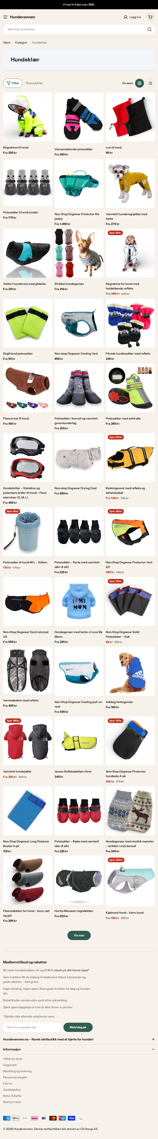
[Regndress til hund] (27, 117)
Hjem (6, 42)
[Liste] (150, 83)
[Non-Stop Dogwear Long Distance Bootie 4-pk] (27, 810)
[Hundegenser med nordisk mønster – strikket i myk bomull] (130, 810)
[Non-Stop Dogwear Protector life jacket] (79, 183)
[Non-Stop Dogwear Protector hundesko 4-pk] (130, 741)
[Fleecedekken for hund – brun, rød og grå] (27, 880)
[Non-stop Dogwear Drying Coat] (79, 457)
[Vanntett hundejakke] (27, 741)
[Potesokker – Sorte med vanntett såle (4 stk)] (79, 531)
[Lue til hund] (130, 117)
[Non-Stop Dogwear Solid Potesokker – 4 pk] (130, 601)
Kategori (21, 42)
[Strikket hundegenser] (79, 253)
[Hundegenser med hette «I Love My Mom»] (79, 601)
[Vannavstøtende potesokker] (79, 117)
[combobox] (79, 29)
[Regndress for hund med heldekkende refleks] (130, 253)
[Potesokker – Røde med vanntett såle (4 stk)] (79, 810)
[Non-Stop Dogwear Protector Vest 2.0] (130, 531)
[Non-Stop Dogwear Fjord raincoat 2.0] (27, 601)
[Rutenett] (139, 83)
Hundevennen (22, 17)
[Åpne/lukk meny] (5, 17)
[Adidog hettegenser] (130, 671)
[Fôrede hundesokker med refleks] (130, 323)
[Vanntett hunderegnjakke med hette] (130, 183)
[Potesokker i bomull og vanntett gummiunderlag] (79, 388)
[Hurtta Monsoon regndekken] (79, 880)
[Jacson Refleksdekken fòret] (79, 741)
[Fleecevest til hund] (27, 388)
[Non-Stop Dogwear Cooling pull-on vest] (79, 671)
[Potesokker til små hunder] (27, 182)
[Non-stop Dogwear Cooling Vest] (79, 323)
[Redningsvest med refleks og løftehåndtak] (130, 457)
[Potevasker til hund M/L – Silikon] (27, 531)
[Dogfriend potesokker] (27, 323)
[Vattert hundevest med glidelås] (27, 253)
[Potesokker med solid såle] (130, 388)
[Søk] (149, 29)
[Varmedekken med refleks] (27, 670)
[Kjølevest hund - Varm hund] (130, 881)
